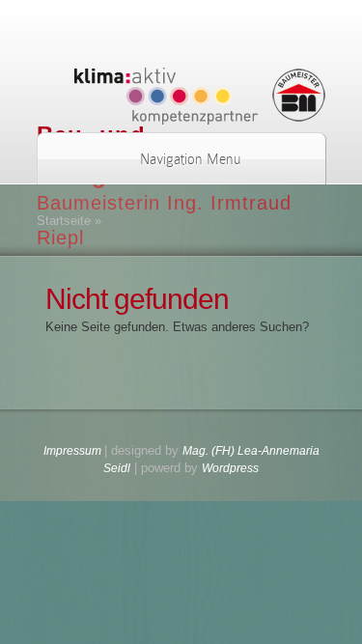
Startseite (64, 220)
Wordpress (230, 468)
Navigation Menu (190, 159)
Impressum (73, 451)
